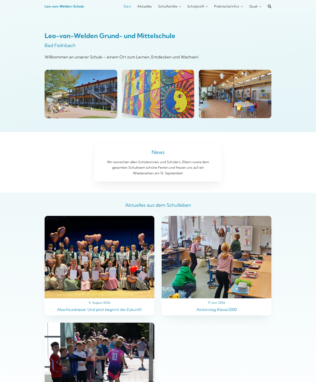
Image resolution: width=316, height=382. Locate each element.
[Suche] (266, 6)
